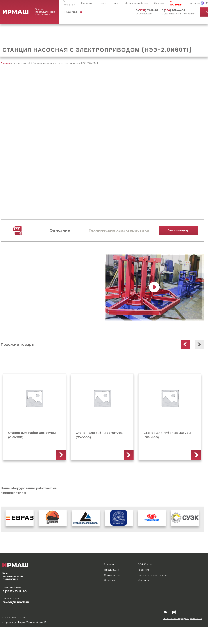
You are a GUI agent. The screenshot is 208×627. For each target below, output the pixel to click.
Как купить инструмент (153, 575)
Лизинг (102, 3)
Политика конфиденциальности (182, 618)
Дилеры (159, 3)
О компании (69, 3)
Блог (115, 3)
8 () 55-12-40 (147, 10)
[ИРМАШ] (17, 12)
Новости (86, 3)
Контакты (194, 3)
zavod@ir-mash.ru (15, 602)
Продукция (70, 11)
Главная (6, 63)
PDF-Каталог (146, 564)
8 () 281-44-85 (173, 10)
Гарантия (144, 569)
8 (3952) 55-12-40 (14, 591)
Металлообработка (136, 3)
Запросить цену (178, 230)
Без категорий (21, 63)
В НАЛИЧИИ (176, 3)
